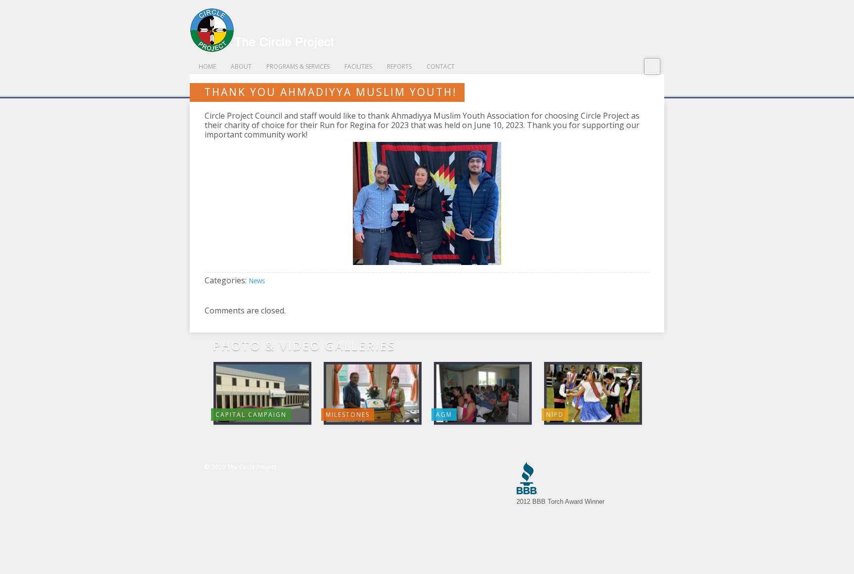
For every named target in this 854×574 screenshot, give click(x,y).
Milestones (348, 414)
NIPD (555, 414)
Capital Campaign (251, 414)
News (257, 281)
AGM (444, 414)
